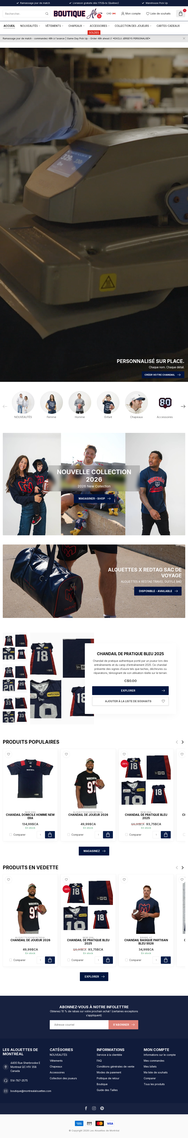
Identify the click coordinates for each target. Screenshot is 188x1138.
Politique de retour (108, 1078)
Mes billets (150, 1066)
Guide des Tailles (107, 1090)
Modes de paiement (109, 1072)
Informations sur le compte (160, 1054)
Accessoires (98, 25)
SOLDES (94, 32)
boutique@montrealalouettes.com (30, 1090)
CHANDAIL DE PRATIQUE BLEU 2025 (146, 816)
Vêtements (53, 25)
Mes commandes (154, 1060)
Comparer (19, 834)
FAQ (99, 1060)
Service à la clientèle (109, 1054)
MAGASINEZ (92, 851)
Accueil (9, 25)
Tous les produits (154, 1084)
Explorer (128, 690)
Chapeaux (75, 25)
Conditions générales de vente (115, 1066)
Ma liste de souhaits (156, 1072)
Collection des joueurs (132, 25)
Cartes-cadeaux (168, 25)
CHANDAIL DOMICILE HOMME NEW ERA (30, 816)
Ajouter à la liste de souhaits (128, 701)
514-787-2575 (19, 1080)
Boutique (102, 1084)
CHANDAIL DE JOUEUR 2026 (88, 814)
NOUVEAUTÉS (29, 25)
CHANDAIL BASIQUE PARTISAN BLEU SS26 (146, 942)
